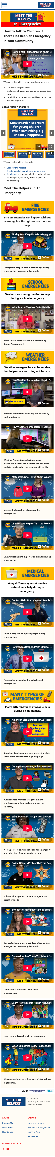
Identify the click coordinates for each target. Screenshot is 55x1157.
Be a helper (12, 174)
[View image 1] (9, 154)
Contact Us (7, 1123)
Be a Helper (33, 1136)
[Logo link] (13, 1101)
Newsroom (7, 1127)
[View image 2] (23, 154)
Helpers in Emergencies (39, 1127)
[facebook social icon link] (4, 1150)
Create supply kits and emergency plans (26, 171)
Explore (32, 1117)
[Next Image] (52, 153)
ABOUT (5, 1117)
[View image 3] (37, 154)
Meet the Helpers (36, 1123)
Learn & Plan (34, 1132)
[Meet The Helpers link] (45, 4)
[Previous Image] (29, 153)
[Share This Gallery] (38, 147)
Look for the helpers (16, 167)
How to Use (7, 1132)
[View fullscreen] (51, 147)
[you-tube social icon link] (9, 1150)
